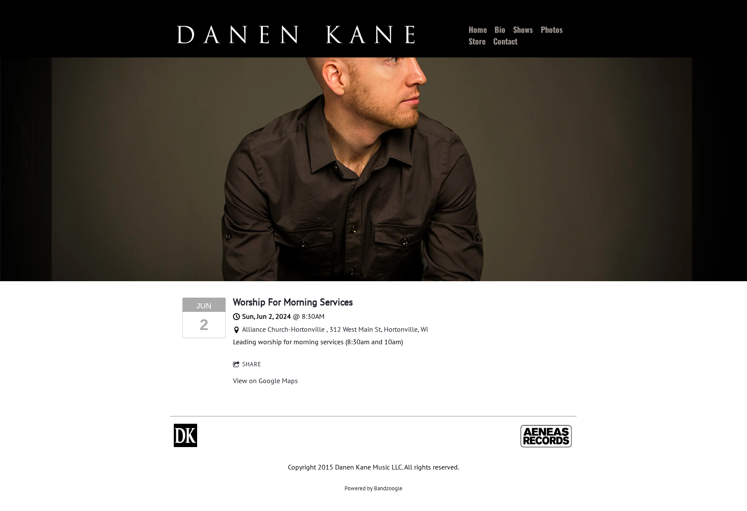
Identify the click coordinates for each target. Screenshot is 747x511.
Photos (552, 29)
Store (477, 41)
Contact (505, 41)
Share (252, 364)
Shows (523, 29)
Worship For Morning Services (293, 302)
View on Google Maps (265, 380)
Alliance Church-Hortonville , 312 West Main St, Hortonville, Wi (335, 329)
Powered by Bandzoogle (373, 488)
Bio (500, 29)
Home (478, 29)
